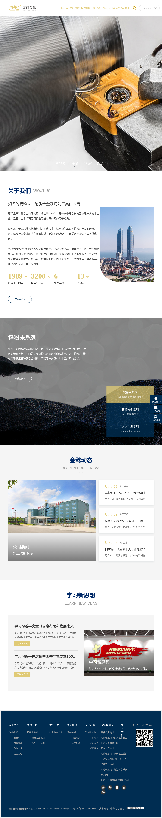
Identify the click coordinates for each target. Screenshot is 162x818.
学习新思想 (99, 662)
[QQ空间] (124, 787)
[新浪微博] (103, 787)
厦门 (122, 808)
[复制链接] (103, 792)
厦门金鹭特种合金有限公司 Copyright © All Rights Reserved (39, 808)
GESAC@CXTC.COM (118, 780)
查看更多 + (20, 299)
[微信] (110, 787)
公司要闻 (21, 547)
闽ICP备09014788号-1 (84, 808)
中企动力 (114, 808)
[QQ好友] (117, 787)
